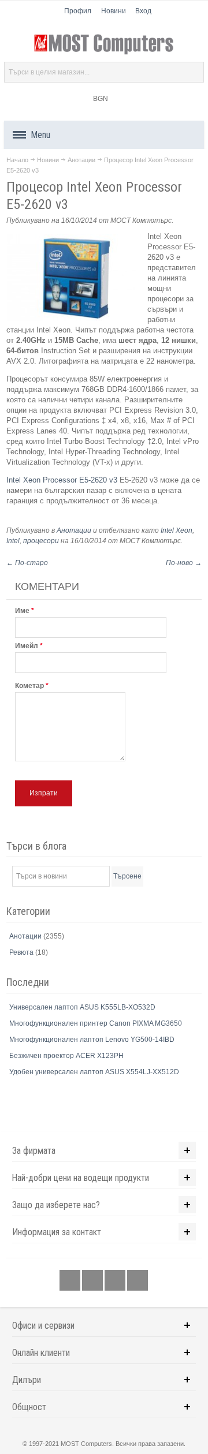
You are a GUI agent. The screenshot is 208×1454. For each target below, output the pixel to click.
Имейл (26, 646)
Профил (77, 11)
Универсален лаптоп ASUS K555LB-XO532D (82, 1007)
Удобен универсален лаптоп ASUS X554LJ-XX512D (94, 1072)
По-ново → (184, 563)
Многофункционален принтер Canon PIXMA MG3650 (95, 1023)
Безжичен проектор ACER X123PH (66, 1056)
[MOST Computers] (104, 44)
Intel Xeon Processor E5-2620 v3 (61, 480)
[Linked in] (116, 1281)
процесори (41, 541)
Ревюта (22, 952)
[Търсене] (193, 72)
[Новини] (137, 1281)
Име (22, 611)
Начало (17, 159)
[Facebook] (71, 1281)
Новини (113, 11)
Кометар (29, 686)
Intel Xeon (176, 530)
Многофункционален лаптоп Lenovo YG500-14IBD (91, 1040)
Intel (13, 541)
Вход (143, 11)
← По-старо (27, 563)
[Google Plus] (93, 1281)
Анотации (81, 159)
